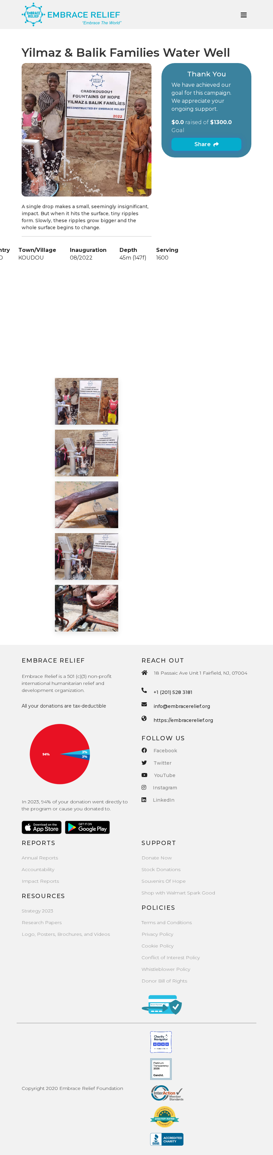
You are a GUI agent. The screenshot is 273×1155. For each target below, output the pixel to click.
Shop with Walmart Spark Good (178, 893)
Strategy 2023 (37, 911)
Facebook (165, 751)
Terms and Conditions (166, 922)
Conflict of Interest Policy (170, 957)
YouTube (164, 775)
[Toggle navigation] (243, 15)
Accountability (38, 869)
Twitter (162, 763)
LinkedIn (163, 800)
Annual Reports (40, 858)
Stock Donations (160, 869)
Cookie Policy (157, 946)
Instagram (165, 788)
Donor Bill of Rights (164, 981)
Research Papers (42, 922)
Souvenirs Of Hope (163, 881)
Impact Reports (40, 881)
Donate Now (156, 858)
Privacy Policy (157, 934)
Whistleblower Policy (165, 969)
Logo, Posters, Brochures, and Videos (66, 934)
